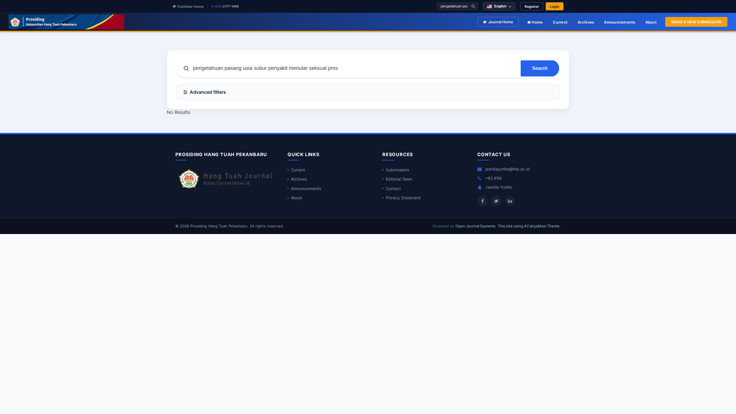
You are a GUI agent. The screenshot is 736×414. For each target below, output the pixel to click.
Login (554, 6)
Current (560, 22)
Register (532, 6)
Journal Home (500, 22)
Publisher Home (190, 6)
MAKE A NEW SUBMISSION (696, 22)
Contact (393, 188)
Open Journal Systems (475, 226)
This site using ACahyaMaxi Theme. (529, 226)
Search (540, 68)
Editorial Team (399, 179)
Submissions (397, 169)
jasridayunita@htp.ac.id (507, 168)
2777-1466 (231, 6)
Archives (586, 22)
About (651, 22)
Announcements (619, 22)
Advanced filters (208, 92)
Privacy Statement (403, 197)
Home (537, 22)
